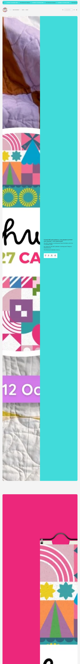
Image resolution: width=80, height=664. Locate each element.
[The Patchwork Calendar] (5, 9)
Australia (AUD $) (67, 9)
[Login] (74, 10)
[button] (63, 10)
